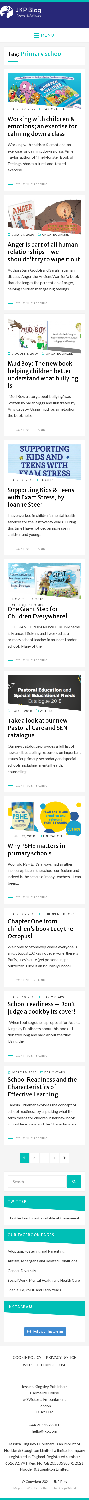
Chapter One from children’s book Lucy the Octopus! (40, 929)
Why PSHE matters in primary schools (36, 849)
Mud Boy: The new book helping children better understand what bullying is (43, 374)
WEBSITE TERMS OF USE (44, 1365)
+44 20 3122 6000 (44, 1424)
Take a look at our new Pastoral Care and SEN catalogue (37, 728)
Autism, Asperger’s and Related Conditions (42, 1261)
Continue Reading (32, 184)
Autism (46, 711)
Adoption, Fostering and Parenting (36, 1251)
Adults (48, 480)
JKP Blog (60, 1481)
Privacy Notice (61, 1357)
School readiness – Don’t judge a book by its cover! (42, 1007)
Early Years (54, 997)
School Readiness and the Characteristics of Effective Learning (42, 1087)
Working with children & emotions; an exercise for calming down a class (42, 126)
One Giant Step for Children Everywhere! (37, 612)
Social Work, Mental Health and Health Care (44, 1280)
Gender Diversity (22, 1270)
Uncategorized (55, 234)
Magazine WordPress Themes (33, 1488)
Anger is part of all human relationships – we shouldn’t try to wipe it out (44, 252)
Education (52, 836)
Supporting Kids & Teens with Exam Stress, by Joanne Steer (41, 497)
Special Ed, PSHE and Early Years (34, 1290)
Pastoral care (56, 109)
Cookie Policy (27, 1357)
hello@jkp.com (44, 1431)
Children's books (27, 605)
